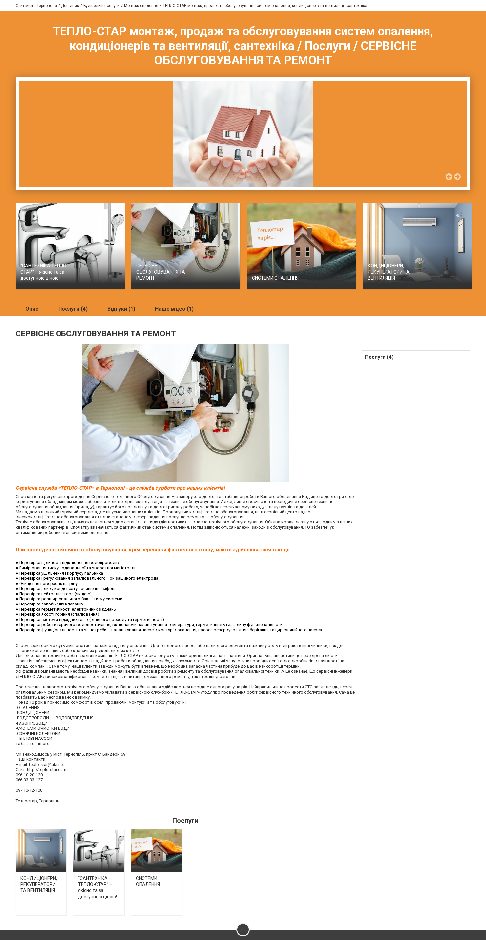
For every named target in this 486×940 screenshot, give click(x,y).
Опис (31, 309)
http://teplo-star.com (46, 769)
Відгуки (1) (121, 309)
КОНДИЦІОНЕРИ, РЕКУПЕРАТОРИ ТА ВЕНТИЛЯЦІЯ (389, 271)
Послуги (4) (73, 309)
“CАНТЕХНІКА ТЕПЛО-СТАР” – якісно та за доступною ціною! (44, 271)
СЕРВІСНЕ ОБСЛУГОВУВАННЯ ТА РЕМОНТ (160, 271)
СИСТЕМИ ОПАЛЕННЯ (275, 278)
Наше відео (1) (174, 309)
